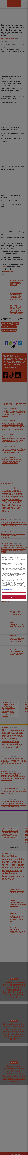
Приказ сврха (14, 594)
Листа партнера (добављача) (8, 589)
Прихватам (14, 597)
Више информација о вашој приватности (17, 577)
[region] (14, 577)
